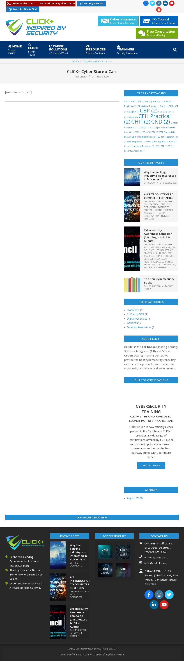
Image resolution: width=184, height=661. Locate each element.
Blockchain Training (148, 106)
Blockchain (130, 106)
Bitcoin (168, 101)
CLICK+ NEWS (135, 314)
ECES (138, 132)
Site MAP (113, 648)
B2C (141, 101)
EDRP (136, 137)
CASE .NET (154, 247)
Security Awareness (134, 151)
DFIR (150, 127)
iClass (172, 141)
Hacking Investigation (157, 141)
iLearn (128, 146)
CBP (149, 110)
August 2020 (135, 498)
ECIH (146, 132)
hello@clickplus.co (155, 563)
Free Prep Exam (136, 141)
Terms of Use (73, 648)
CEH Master (131, 117)
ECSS (127, 137)
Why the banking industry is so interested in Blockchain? (160, 175)
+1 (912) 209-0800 (156, 557)
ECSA (154, 132)
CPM (174, 123)
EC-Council (167, 256)
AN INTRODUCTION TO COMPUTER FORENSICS (159, 196)
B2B (134, 101)
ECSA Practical (166, 132)
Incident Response (144, 146)
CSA (127, 127)
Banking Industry (154, 101)
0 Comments (76, 564)
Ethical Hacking (148, 137)
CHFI (140, 121)
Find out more (151, 465)
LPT (157, 146)
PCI (170, 146)
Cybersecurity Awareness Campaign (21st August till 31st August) (158, 235)
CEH (170, 111)
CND (160, 121)
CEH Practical (152, 204)
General (132, 323)
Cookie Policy (101, 648)
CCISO (162, 111)
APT (127, 101)
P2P (164, 146)
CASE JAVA (133, 111)
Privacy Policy (87, 648)
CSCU (135, 127)
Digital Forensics (163, 127)
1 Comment (76, 635)
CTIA (143, 127)
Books (164, 106)
